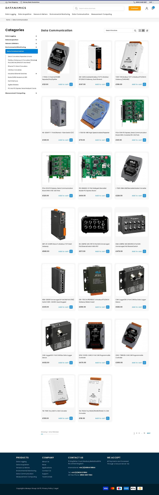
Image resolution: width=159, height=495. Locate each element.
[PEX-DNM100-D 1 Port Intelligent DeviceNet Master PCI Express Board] (95, 169)
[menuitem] (21, 36)
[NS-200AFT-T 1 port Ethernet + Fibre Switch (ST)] (58, 113)
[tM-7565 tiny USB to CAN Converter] (58, 391)
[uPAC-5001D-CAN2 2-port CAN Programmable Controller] (95, 336)
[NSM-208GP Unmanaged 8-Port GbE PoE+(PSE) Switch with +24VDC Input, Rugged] (58, 280)
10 (144, 433)
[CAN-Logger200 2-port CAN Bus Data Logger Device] (132, 280)
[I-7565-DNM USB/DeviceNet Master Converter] (132, 169)
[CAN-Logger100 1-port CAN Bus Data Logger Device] (58, 336)
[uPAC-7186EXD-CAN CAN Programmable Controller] (132, 336)
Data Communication (20, 20)
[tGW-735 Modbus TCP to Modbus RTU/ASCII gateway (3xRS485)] (132, 57)
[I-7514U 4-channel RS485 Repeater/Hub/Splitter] (58, 57)
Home (8, 20)
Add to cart (64, 84)
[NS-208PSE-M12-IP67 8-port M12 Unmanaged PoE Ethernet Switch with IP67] (95, 224)
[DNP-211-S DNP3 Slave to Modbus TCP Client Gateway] (58, 224)
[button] (139, 30)
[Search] (98, 8)
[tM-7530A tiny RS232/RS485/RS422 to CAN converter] (95, 391)
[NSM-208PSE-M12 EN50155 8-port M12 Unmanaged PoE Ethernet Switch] (132, 224)
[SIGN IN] (147, 8)
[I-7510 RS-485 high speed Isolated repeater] (95, 113)
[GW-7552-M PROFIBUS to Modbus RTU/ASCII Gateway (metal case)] (95, 280)
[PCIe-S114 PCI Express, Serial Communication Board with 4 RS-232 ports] (58, 169)
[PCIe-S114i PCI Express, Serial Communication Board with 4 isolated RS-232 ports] (132, 113)
